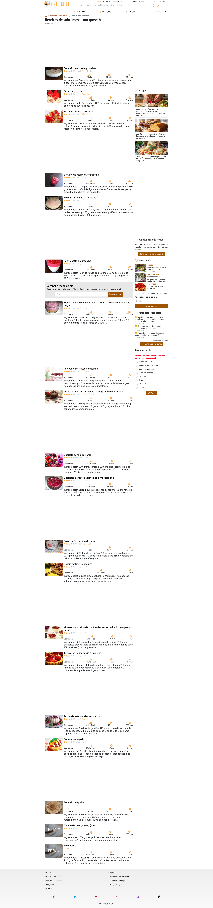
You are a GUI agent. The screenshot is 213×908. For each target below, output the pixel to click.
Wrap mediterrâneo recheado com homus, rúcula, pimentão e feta (156, 279)
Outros (141, 387)
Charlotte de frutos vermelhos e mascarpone (89, 477)
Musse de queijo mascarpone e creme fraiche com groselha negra (97, 304)
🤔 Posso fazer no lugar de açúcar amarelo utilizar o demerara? (149, 334)
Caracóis (142, 376)
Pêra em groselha (73, 91)
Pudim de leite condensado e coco (83, 716)
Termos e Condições (118, 881)
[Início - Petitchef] (46, 16)
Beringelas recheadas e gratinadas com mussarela (156, 269)
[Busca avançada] (158, 6)
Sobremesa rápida (74, 739)
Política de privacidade (119, 877)
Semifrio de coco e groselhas (80, 68)
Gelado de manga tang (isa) (79, 825)
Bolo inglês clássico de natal (79, 541)
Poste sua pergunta (152, 344)
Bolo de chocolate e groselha (80, 197)
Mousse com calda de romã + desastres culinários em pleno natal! (97, 628)
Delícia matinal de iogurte (78, 564)
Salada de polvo (145, 362)
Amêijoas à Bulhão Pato (148, 365)
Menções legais (115, 884)
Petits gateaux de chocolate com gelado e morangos (93, 391)
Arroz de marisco (146, 373)
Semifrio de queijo (74, 802)
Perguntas (132, 12)
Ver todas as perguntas (158, 340)
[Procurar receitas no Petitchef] (153, 5)
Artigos (106, 12)
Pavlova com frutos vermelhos (81, 368)
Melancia (142, 384)
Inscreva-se (115, 294)
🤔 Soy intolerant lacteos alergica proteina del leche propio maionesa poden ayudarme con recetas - (150, 319)
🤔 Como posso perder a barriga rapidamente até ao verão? (149, 327)
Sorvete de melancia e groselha (81, 174)
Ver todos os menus (147, 293)
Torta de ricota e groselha (78, 111)
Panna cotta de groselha (77, 261)
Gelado (142, 380)
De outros (160, 12)
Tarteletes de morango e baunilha (82, 653)
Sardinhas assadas (146, 369)
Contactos (113, 873)
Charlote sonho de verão (77, 455)
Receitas (81, 12)
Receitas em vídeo (54, 877)
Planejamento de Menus (150, 254)
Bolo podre (70, 845)
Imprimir (163, 293)
